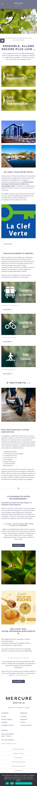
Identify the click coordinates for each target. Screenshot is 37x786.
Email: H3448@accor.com (9, 743)
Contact (3, 716)
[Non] (35, 779)
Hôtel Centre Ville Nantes (18, 762)
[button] (2, 4)
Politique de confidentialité (24, 783)
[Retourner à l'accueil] (18, 4)
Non (12, 783)
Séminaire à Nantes (18, 753)
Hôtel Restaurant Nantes (18, 766)
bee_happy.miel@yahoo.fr (20, 675)
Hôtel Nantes (18, 770)
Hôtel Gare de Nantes (19, 749)
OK (7, 783)
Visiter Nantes (18, 757)
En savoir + (8, 244)
